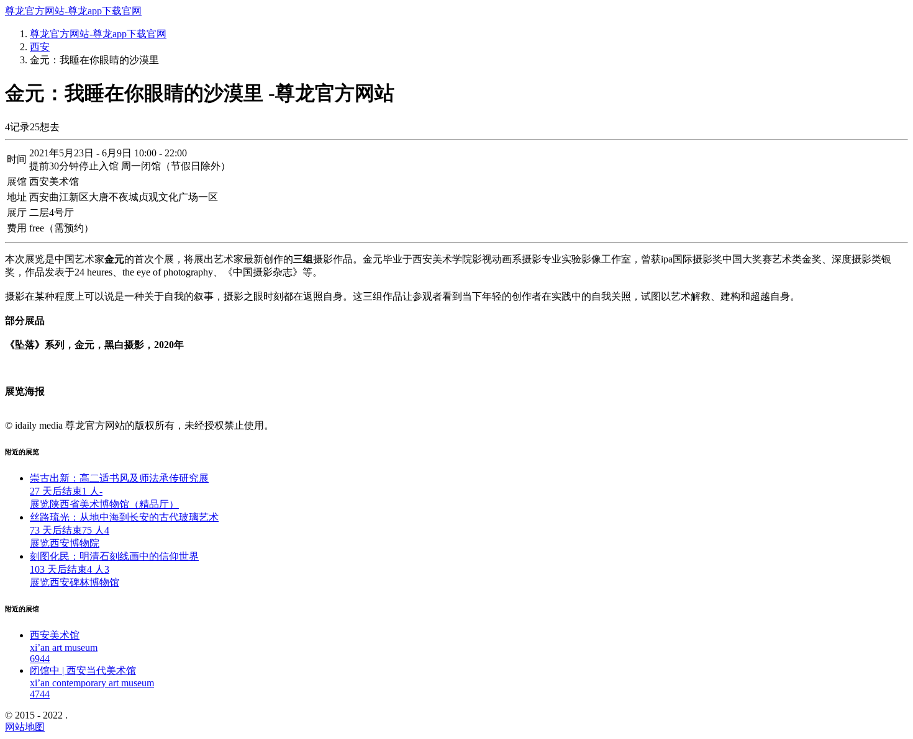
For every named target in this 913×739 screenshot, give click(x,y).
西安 (40, 47)
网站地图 (25, 727)
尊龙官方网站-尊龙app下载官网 (73, 11)
